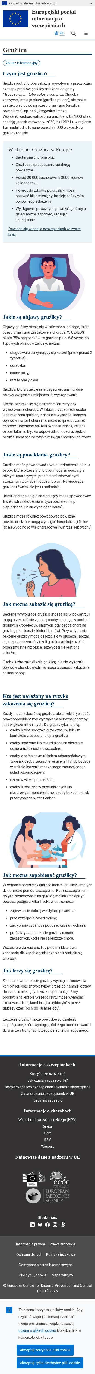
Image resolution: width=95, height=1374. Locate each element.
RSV (47, 1140)
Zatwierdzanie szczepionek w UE (47, 1093)
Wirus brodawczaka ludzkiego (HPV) (47, 1120)
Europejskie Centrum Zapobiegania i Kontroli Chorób (59, 1179)
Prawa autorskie (62, 1244)
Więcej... (47, 1146)
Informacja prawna (31, 1244)
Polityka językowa (60, 1254)
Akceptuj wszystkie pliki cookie (45, 1350)
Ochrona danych (29, 1254)
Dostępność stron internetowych (46, 1265)
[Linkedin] (32, 1224)
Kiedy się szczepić (47, 1100)
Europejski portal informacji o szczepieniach (54, 18)
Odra (47, 1133)
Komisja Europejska (34, 1179)
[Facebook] (47, 1224)
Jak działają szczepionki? (47, 1080)
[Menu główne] (86, 33)
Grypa (47, 1126)
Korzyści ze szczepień (47, 1074)
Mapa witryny (62, 1275)
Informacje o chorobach (47, 1110)
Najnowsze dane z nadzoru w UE (47, 1156)
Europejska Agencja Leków (47, 1195)
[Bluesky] (40, 1224)
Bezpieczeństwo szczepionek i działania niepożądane (48, 1087)
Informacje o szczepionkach (47, 1064)
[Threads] (62, 1224)
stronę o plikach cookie (37, 1330)
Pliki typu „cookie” (33, 1275)
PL (62, 33)
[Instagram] (55, 1224)
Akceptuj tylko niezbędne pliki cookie (50, 1363)
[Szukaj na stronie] (73, 33)
